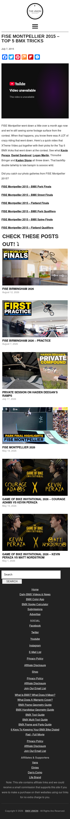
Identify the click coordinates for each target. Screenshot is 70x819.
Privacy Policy (35, 658)
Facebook (35, 625)
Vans (35, 762)
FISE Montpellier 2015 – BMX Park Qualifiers (28, 211)
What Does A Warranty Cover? (35, 700)
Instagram (35, 645)
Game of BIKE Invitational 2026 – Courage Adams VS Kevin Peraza (33, 500)
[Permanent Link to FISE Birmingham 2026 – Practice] (35, 318)
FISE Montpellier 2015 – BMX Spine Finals (27, 219)
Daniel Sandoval (21, 155)
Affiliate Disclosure (35, 665)
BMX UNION (35, 11)
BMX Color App (35, 599)
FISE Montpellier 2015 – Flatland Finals (25, 203)
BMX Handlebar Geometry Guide (35, 709)
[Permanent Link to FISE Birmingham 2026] (35, 267)
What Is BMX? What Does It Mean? (35, 695)
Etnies (35, 767)
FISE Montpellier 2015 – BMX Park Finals (26, 186)
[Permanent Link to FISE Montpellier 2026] (35, 425)
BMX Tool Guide (35, 715)
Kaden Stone (24, 160)
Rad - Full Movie (35, 734)
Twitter (35, 632)
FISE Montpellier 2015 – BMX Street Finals (27, 195)
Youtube (35, 639)
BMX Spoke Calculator (35, 604)
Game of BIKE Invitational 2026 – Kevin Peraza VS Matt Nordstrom (31, 555)
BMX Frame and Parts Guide (35, 724)
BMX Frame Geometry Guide (35, 705)
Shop (35, 672)
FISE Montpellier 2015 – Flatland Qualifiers (27, 227)
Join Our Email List (35, 688)
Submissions (35, 609)
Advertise (35, 614)
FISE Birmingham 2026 (18, 289)
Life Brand (35, 777)
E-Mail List (35, 652)
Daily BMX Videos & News (35, 594)
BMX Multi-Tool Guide (35, 719)
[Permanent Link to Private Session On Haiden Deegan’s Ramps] (35, 370)
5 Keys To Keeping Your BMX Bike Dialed (35, 729)
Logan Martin (41, 155)
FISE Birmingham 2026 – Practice (26, 340)
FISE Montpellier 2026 (18, 447)
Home (35, 589)
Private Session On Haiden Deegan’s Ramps (30, 393)
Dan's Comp (35, 772)
